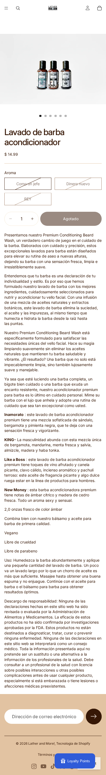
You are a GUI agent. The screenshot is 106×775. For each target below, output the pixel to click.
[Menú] (6, 8)
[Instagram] (34, 766)
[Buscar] (18, 8)
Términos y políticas (53, 755)
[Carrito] (99, 8)
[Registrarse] (94, 716)
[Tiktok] (53, 766)
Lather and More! (41, 743)
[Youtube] (43, 766)
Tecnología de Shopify (73, 743)
